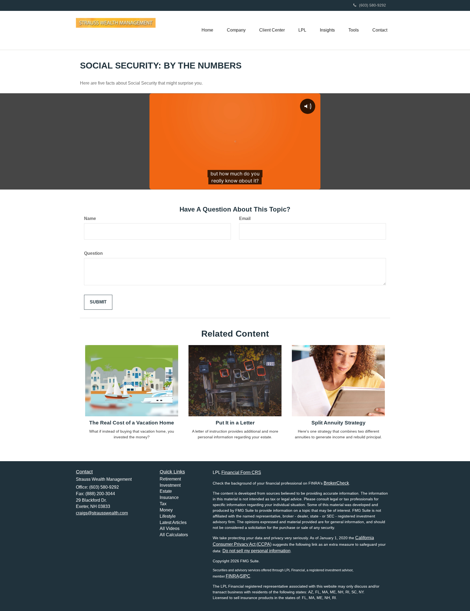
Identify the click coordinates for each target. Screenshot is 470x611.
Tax (163, 503)
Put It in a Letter (235, 423)
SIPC (245, 576)
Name (90, 218)
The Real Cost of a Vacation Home (131, 423)
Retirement (170, 479)
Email (245, 218)
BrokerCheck (336, 483)
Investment (170, 485)
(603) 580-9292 (372, 5)
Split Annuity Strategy (338, 423)
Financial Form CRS (241, 472)
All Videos (170, 528)
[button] (236, 30)
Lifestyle (168, 516)
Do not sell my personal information (256, 550)
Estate (166, 491)
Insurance (169, 497)
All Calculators (174, 534)
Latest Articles (173, 522)
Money (166, 510)
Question (93, 253)
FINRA (232, 576)
